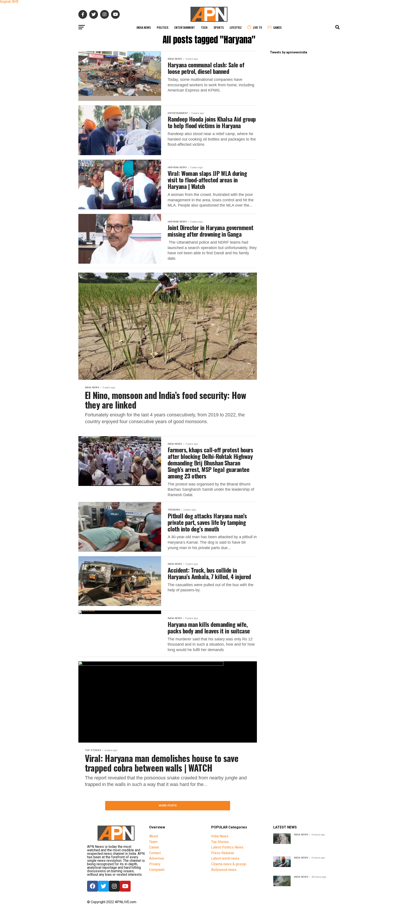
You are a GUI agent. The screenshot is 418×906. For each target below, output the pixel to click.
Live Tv (257, 27)
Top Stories (220, 842)
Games (277, 27)
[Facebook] (92, 886)
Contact (155, 853)
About (153, 836)
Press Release (222, 853)
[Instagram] (114, 886)
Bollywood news (223, 870)
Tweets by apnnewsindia (288, 52)
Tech (204, 27)
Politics (162, 27)
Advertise (156, 858)
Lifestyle (236, 27)
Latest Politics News (227, 847)
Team (153, 842)
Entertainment (184, 27)
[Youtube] (125, 886)
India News (144, 27)
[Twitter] (103, 886)
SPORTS (219, 27)
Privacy (154, 864)
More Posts (168, 805)
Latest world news (225, 858)
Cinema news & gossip (228, 864)
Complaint (156, 870)
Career (154, 847)
